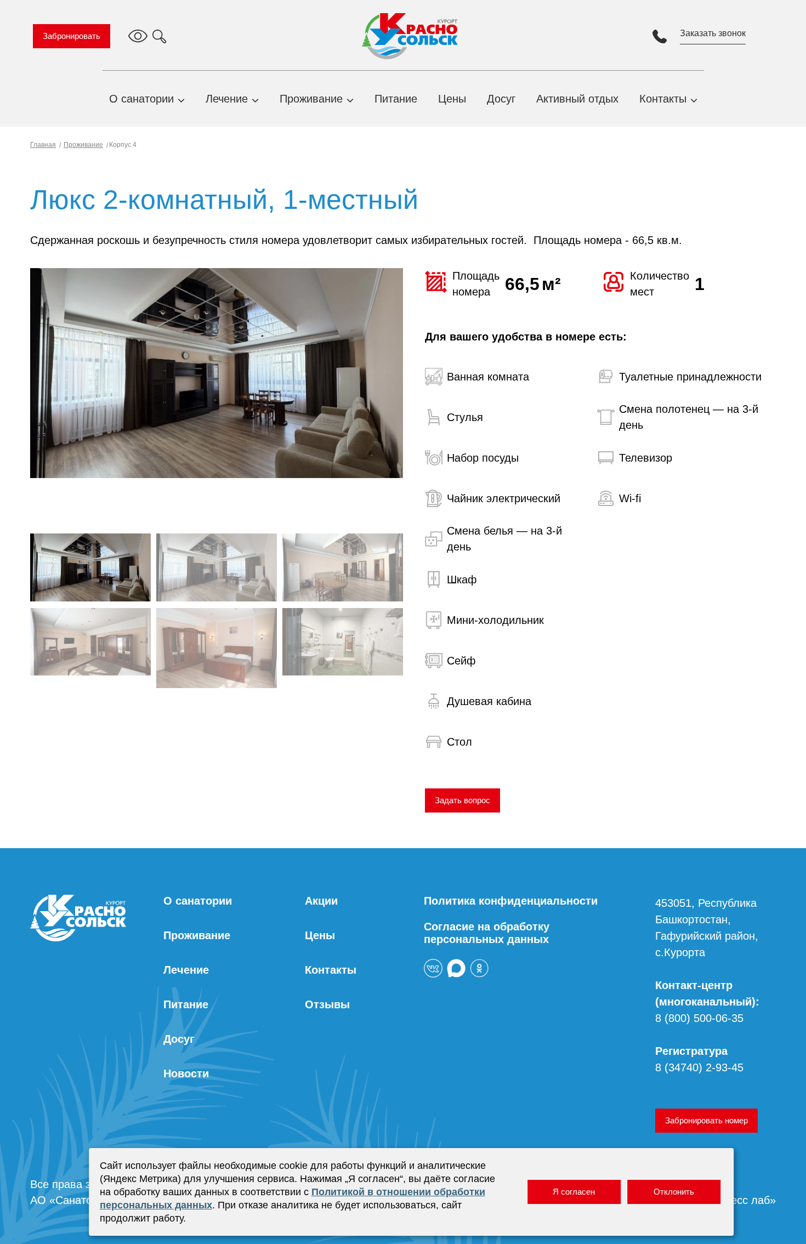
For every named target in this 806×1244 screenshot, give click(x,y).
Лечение (227, 99)
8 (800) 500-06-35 (699, 1018)
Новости (186, 1073)
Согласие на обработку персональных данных (486, 933)
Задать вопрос (462, 800)
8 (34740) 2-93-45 (699, 1067)
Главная (43, 145)
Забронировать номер (706, 1120)
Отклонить (674, 1191)
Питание (395, 99)
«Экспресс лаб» (735, 1200)
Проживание (311, 99)
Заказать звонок (713, 33)
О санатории (141, 99)
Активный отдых (577, 99)
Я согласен (574, 1191)
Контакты (662, 99)
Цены (452, 99)
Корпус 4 (122, 145)
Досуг (501, 99)
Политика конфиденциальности (511, 901)
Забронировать (71, 36)
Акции (321, 901)
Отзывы (327, 1004)
